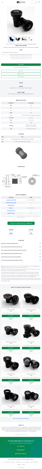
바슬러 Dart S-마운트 (11, 213)
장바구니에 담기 (11, 348)
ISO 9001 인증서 (18, 462)
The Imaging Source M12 (11, 210)
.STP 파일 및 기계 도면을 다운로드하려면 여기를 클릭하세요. (21, 223)
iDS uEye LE (11, 208)
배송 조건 (36, 462)
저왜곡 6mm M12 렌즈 (11, 374)
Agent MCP (13, 462)
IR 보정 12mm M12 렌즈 (11, 406)
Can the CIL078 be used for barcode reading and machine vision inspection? (13, 250)
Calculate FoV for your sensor (35, 115)
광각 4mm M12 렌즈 (31, 341)
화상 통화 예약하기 (21, 450)
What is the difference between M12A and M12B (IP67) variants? (11, 253)
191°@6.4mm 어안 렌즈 (11, 309)
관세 (22, 462)
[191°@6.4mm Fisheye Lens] (11, 299)
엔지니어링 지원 (21, 73)
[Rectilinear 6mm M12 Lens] (31, 363)
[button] (2, 2)
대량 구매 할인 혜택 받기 (21, 76)
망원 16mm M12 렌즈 (31, 406)
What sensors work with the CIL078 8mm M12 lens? (9, 243)
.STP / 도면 (21, 71)
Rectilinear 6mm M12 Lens (31, 374)
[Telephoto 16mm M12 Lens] (31, 395)
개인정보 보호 (26, 462)
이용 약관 (31, 462)
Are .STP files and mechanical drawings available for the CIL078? (12, 260)
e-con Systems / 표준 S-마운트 (11, 200)
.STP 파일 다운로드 (11, 318)
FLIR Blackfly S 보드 (11, 205)
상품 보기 (11, 319)
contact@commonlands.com (22, 453)
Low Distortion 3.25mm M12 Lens (11, 341)
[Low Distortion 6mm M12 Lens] (11, 363)
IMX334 (30, 44)
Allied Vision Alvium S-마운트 (11, 202)
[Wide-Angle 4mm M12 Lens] (31, 331)
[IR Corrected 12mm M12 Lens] (11, 395)
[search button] (34, 2)
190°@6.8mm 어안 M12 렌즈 (31, 309)
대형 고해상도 (18, 434)
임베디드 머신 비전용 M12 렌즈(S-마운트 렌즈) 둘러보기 (21, 418)
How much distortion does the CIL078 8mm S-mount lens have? (11, 246)
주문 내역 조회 (7, 462)
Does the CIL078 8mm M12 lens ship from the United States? (11, 256)
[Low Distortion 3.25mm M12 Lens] (11, 331)
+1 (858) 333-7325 (22, 446)
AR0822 (34, 44)
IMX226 (2, 267)
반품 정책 (19, 464)
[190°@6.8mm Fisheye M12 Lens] (31, 299)
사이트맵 (23, 464)
